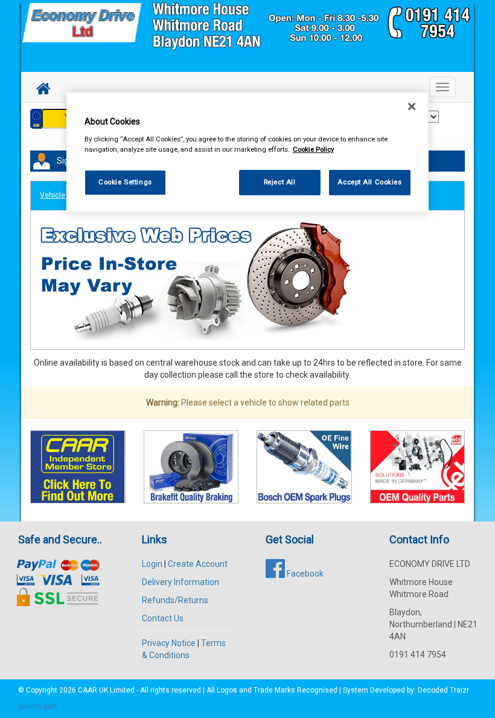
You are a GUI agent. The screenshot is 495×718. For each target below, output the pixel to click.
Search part (37, 706)
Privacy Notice (169, 643)
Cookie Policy (313, 149)
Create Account (198, 564)
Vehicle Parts (62, 195)
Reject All (280, 182)
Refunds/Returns (175, 600)
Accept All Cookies (369, 182)
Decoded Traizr (443, 690)
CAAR (87, 690)
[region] (247, 152)
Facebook (304, 573)
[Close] (411, 106)
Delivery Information (180, 582)
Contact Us (163, 618)
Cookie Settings (125, 182)
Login (152, 564)
